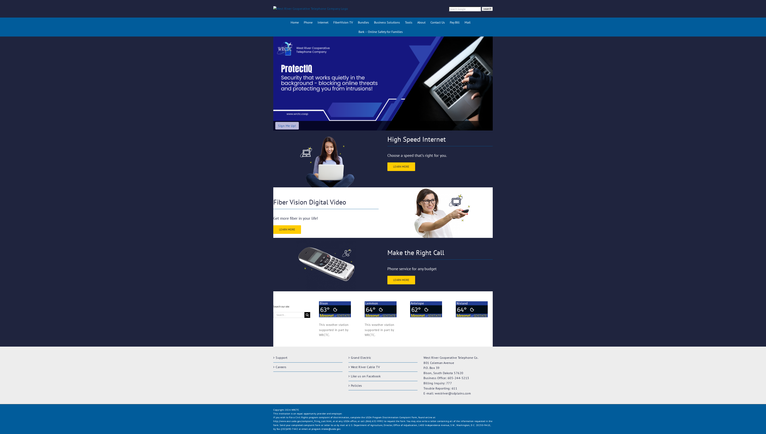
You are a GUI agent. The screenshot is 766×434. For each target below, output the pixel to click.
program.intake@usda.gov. (326, 428)
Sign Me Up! (287, 126)
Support (281, 358)
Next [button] (488, 83)
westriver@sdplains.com (453, 393)
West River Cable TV (365, 367)
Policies (356, 386)
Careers (281, 367)
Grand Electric (361, 358)
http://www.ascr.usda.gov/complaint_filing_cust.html (302, 421)
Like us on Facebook (366, 376)
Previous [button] (277, 83)
